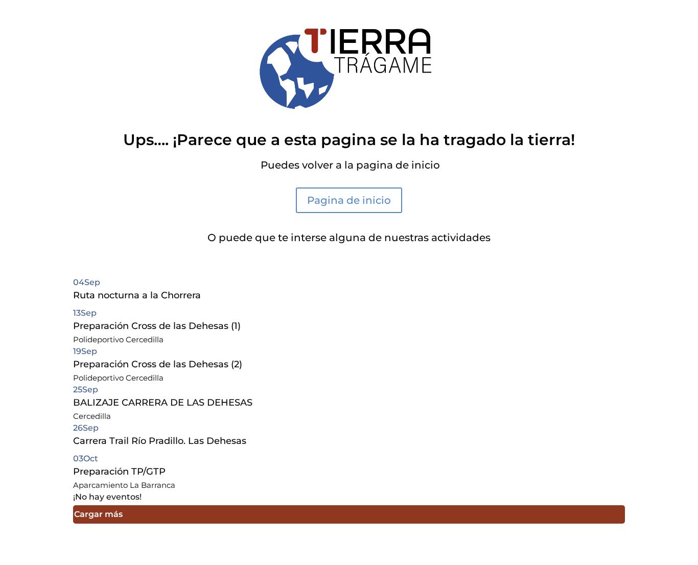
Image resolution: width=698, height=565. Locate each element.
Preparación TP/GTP (119, 471)
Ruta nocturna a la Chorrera (137, 295)
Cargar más (98, 514)
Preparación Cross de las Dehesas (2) (157, 364)
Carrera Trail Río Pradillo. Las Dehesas (159, 440)
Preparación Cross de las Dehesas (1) (157, 326)
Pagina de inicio (349, 200)
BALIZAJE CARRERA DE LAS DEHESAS (162, 402)
